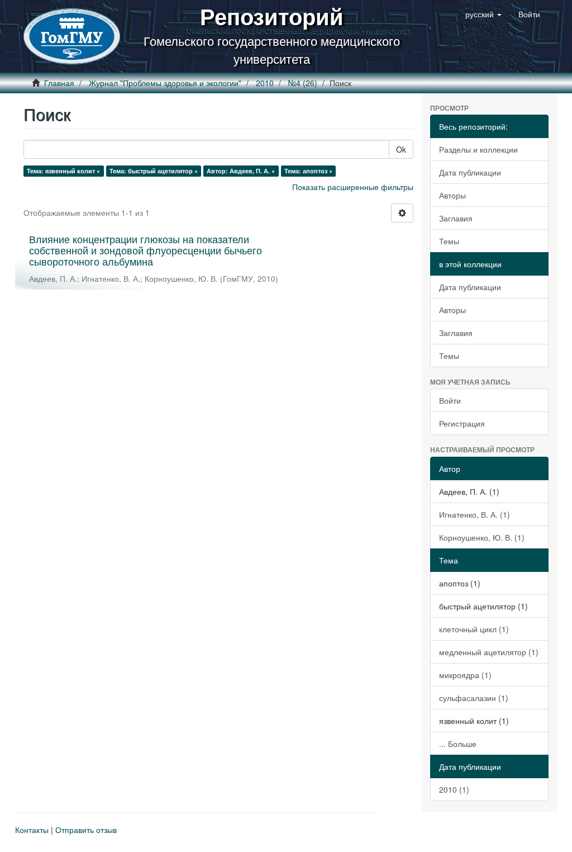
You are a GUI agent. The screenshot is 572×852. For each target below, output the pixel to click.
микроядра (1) (465, 674)
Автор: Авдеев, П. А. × (241, 171)
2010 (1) (454, 789)
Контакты (32, 829)
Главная (59, 82)
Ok (401, 149)
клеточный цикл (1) (474, 629)
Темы (449, 241)
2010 (265, 82)
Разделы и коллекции (478, 149)
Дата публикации (470, 172)
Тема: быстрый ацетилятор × (153, 171)
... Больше (457, 743)
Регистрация (462, 423)
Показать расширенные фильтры (352, 186)
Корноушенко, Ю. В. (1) (482, 537)
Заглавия (456, 218)
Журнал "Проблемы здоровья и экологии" (165, 82)
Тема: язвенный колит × (63, 171)
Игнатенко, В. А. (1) (474, 514)
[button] (483, 14)
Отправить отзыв (86, 829)
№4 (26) (302, 82)
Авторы (452, 195)
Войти (450, 400)
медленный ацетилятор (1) (488, 651)
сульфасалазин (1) (473, 697)
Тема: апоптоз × (308, 171)
